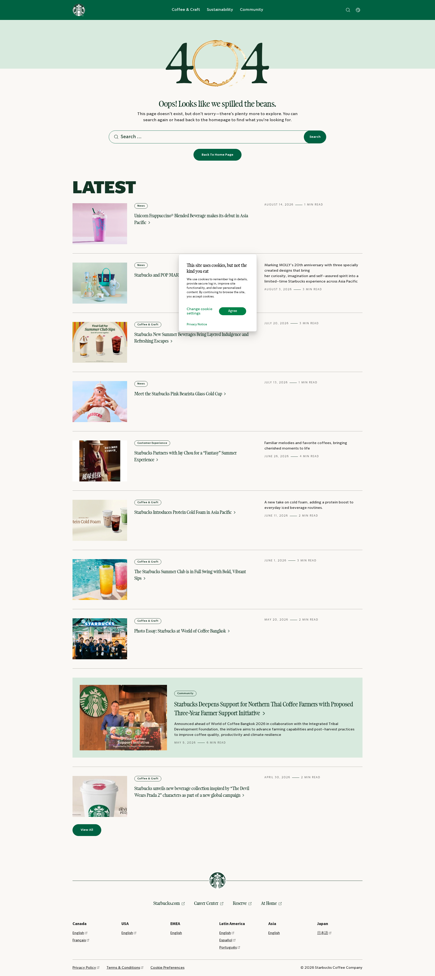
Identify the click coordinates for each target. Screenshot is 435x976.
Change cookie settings (199, 311)
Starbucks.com (166, 903)
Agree (232, 311)
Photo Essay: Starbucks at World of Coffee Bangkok (180, 631)
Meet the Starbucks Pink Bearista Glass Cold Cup (178, 393)
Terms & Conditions (123, 967)
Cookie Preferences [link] (167, 967)
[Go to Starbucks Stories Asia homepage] (78, 10)
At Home (269, 903)
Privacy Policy (84, 967)
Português (228, 947)
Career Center (206, 903)
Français (79, 940)
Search (315, 136)
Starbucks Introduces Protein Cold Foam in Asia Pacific (183, 512)
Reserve (240, 903)
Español (225, 940)
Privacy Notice (197, 324)
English (78, 933)
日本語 (322, 933)
